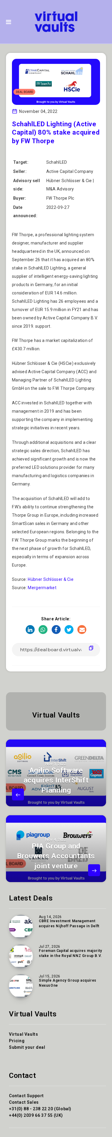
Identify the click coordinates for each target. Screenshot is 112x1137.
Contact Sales (24, 1102)
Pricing (16, 1040)
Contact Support (26, 1095)
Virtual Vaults (56, 715)
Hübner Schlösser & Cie (50, 579)
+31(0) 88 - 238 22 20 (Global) (40, 1108)
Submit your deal (27, 1047)
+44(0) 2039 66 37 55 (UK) (36, 1115)
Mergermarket (42, 587)
